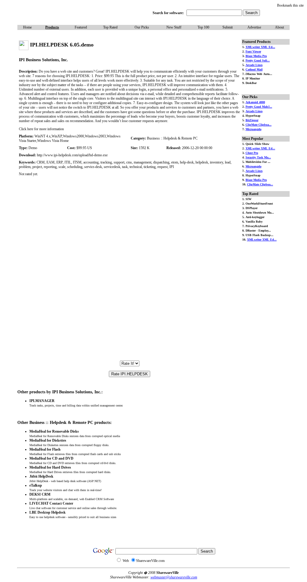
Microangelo (253, 129)
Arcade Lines (254, 65)
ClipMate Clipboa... (259, 124)
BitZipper (252, 120)
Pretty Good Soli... (258, 60)
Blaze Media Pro (256, 56)
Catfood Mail (254, 69)
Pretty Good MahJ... (259, 106)
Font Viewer (253, 51)
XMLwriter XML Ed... (260, 47)
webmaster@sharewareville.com (174, 577)
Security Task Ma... (258, 157)
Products (52, 27)
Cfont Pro (252, 152)
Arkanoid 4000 (255, 102)
